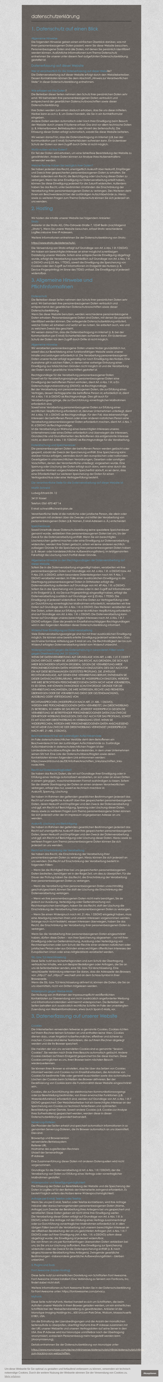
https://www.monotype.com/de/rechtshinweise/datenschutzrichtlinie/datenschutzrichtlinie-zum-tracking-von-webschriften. (88, 1351)
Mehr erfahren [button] (12, 1376)
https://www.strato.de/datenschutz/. (53, 243)
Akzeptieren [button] (149, 1373)
